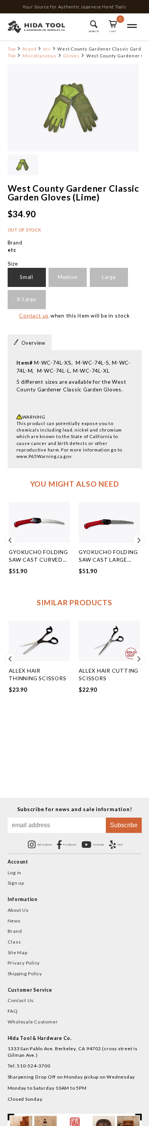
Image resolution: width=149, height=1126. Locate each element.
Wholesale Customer (33, 1022)
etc (46, 48)
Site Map (18, 952)
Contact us (34, 315)
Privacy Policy (24, 963)
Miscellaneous (40, 55)
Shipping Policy (25, 973)
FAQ (13, 1011)
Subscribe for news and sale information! (74, 809)
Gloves (71, 55)
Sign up (16, 883)
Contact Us (21, 1000)
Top (12, 48)
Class (14, 942)
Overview (33, 343)
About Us (18, 910)
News (14, 921)
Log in (15, 872)
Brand (30, 48)
